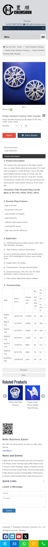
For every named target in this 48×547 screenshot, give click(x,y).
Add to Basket (31, 135)
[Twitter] (25, 536)
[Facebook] (5, 536)
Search (43, 28)
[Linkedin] (12, 536)
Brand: (6, 147)
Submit (9, 511)
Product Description (12, 156)
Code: (6, 151)
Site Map (27, 21)
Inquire (9, 135)
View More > (7, 450)
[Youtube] (19, 536)
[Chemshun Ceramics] (17, 9)
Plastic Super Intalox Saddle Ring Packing (32, 405)
